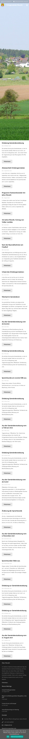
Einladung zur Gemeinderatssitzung (14, 585)
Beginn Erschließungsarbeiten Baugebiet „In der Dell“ (14, 697)
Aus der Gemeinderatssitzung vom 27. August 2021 (14, 636)
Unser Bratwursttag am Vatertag (10, 710)
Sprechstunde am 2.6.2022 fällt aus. (14, 378)
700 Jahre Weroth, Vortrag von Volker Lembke (13, 221)
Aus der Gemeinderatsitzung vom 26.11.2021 (14, 480)
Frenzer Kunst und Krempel (9, 704)
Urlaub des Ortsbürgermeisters (13, 272)
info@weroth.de (8, 725)
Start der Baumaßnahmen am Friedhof (12, 246)
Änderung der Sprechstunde (12, 511)
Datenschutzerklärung (17, 736)
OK (8, 736)
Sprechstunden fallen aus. (11, 560)
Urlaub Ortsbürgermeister (8, 690)
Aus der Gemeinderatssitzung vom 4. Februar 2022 (14, 426)
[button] (27, 5)
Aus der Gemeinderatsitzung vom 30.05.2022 (14, 322)
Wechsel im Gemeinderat (11, 297)
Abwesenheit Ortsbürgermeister (13, 168)
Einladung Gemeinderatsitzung (13, 143)
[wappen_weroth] (2, 5)
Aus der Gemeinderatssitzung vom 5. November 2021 (14, 534)
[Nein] (27, 734)
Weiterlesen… (5, 683)
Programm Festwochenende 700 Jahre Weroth (13, 193)
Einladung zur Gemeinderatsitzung (14, 610)
